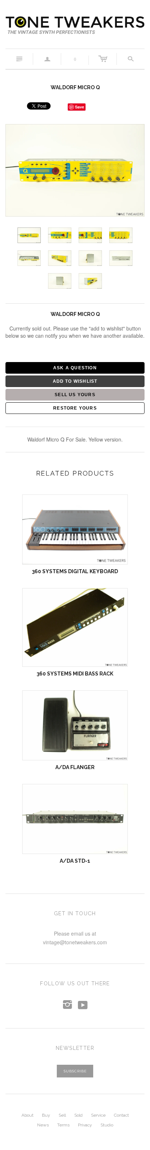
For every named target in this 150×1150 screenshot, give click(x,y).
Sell (62, 1115)
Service (98, 1115)
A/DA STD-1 (75, 861)
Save (79, 107)
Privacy (85, 1125)
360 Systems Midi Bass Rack (75, 674)
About (27, 1115)
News (43, 1125)
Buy (46, 1115)
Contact (121, 1115)
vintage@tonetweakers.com (75, 942)
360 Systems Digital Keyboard (75, 571)
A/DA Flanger (75, 767)
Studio (106, 1125)
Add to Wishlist (75, 381)
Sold (78, 1115)
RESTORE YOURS (75, 408)
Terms (63, 1125)
